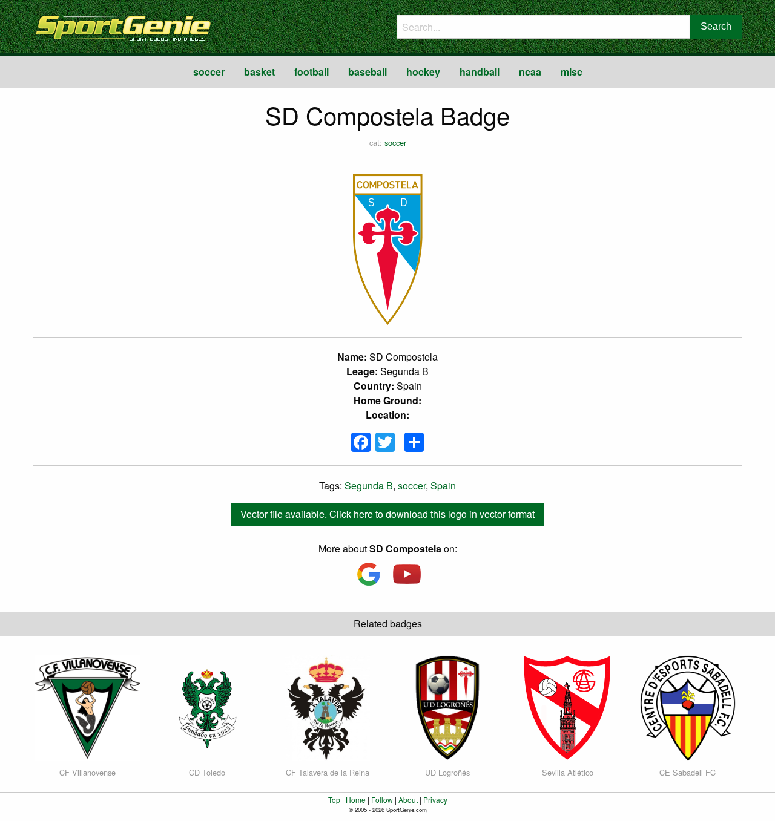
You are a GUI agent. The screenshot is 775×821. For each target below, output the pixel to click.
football (311, 72)
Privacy (435, 799)
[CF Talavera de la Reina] (327, 707)
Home (356, 799)
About (408, 799)
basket (259, 72)
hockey (423, 72)
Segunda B (369, 485)
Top (334, 799)
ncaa (530, 72)
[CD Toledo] (207, 707)
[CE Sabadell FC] (688, 707)
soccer (209, 72)
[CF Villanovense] (87, 707)
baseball (367, 72)
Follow (382, 799)
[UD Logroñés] (447, 707)
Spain (443, 485)
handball (480, 72)
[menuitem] (208, 72)
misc (571, 72)
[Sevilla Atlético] (568, 707)
